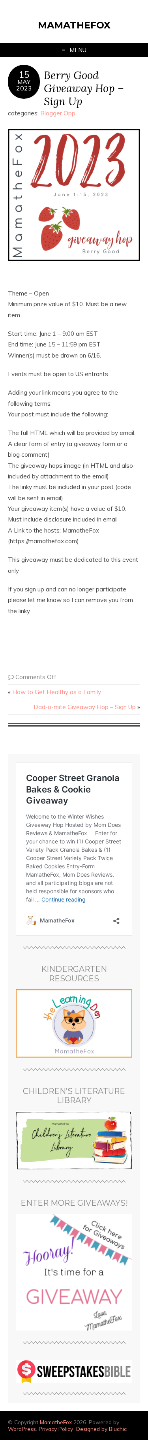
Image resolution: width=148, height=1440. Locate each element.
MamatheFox (74, 25)
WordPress (22, 1428)
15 (24, 74)
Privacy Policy (56, 1428)
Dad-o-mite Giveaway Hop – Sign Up (85, 707)
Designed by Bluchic (101, 1428)
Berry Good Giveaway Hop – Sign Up (84, 88)
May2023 (24, 85)
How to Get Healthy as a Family (56, 692)
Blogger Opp (57, 113)
